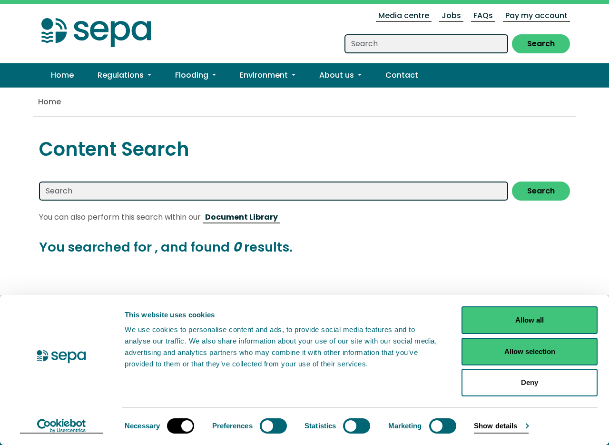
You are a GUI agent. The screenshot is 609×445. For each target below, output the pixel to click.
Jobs (451, 15)
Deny (529, 382)
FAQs (483, 15)
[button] (124, 75)
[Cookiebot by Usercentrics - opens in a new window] (61, 426)
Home (49, 101)
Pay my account (536, 15)
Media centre (403, 15)
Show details (495, 426)
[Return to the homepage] (96, 29)
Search (541, 43)
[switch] (273, 426)
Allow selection (529, 351)
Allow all (529, 320)
